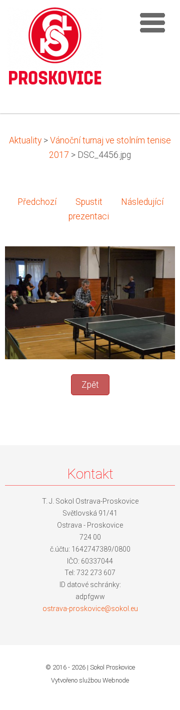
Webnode (115, 680)
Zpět (90, 385)
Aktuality (25, 140)
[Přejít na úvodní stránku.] (55, 49)
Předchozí (37, 202)
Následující (142, 202)
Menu (153, 22)
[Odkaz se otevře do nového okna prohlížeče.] (90, 302)
